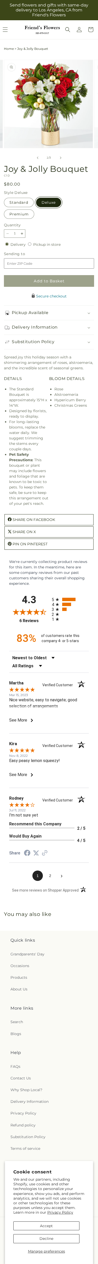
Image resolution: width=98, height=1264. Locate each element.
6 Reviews (34, 620)
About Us (18, 989)
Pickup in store (47, 244)
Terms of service (25, 1148)
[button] (67, 29)
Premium (19, 214)
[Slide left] (37, 158)
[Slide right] (60, 158)
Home (9, 49)
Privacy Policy (60, 1212)
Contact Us (20, 1078)
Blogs (15, 1033)
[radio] (70, 599)
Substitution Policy (27, 1136)
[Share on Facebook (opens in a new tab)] (27, 853)
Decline (46, 1238)
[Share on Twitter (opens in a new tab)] (36, 853)
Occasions (19, 965)
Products (18, 977)
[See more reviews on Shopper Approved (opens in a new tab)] (45, 853)
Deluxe (49, 202)
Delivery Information (29, 1101)
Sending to (22, 254)
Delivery (18, 244)
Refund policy (23, 1125)
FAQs (15, 1066)
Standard (18, 202)
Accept (46, 1226)
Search (16, 1022)
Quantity (12, 225)
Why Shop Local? (26, 1090)
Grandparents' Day (27, 954)
